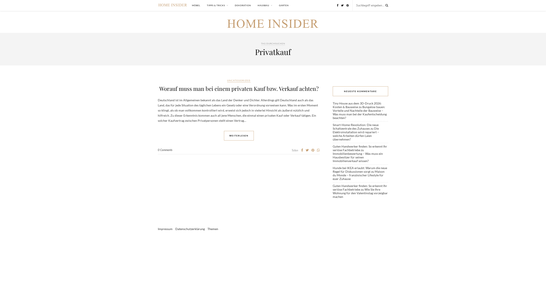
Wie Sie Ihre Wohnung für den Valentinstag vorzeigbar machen (360, 193)
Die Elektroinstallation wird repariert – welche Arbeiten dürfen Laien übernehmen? (356, 134)
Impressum (165, 229)
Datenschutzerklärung (190, 229)
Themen (213, 229)
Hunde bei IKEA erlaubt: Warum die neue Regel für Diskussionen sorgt (360, 169)
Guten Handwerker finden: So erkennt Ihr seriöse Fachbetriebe (360, 148)
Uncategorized (239, 80)
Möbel (196, 5)
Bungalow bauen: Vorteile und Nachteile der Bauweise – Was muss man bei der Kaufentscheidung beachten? (360, 112)
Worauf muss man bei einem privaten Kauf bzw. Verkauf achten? (239, 88)
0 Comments (165, 150)
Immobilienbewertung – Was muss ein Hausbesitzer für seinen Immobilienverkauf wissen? (358, 157)
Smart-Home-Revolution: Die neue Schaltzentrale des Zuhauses (356, 126)
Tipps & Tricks (216, 5)
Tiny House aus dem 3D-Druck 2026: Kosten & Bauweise (357, 105)
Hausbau (263, 5)
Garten (284, 5)
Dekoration (243, 5)
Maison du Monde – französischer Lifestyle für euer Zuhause (359, 175)
